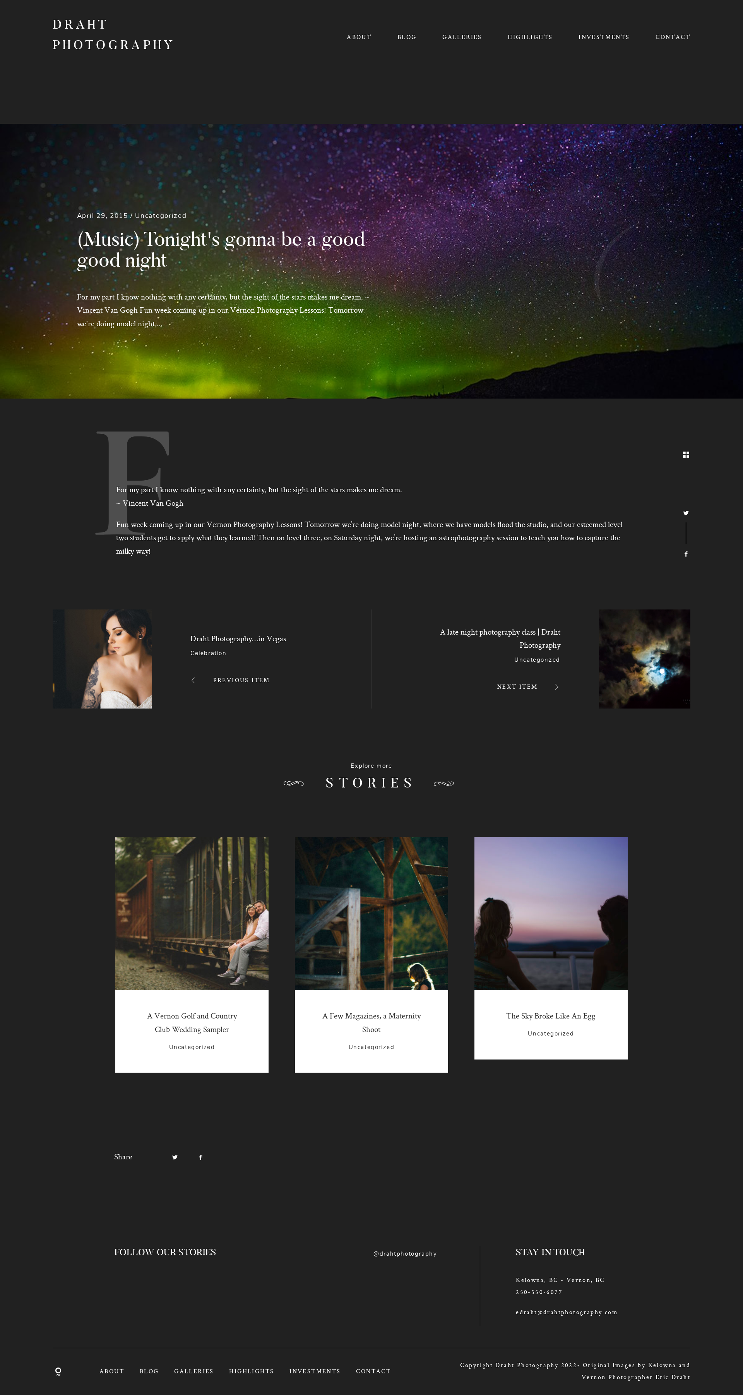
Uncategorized (161, 215)
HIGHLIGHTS (530, 37)
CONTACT (673, 37)
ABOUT (359, 37)
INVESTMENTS (604, 37)
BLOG (407, 37)
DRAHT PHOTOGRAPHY (104, 36)
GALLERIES (462, 37)
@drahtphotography (405, 1254)
